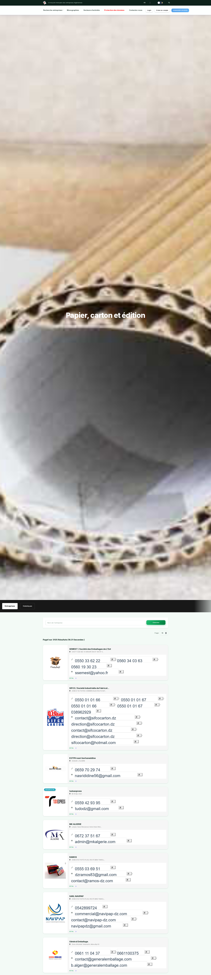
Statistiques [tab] (27, 606)
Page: (157, 633)
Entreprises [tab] (10, 606)
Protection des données (114, 10)
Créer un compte (162, 10)
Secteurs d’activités (92, 10)
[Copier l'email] (121, 671)
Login (149, 10)
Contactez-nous (135, 10)
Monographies (73, 10)
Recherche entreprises (52, 10)
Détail (71, 678)
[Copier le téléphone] (113, 659)
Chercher (156, 622)
